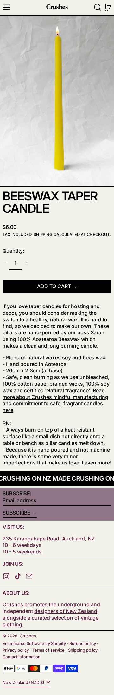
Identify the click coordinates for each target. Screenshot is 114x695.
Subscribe (16, 512)
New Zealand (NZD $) (24, 682)
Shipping (43, 234)
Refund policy (82, 643)
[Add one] (26, 263)
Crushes (28, 636)
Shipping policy (83, 650)
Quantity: (13, 251)
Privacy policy (16, 650)
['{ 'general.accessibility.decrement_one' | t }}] (4, 263)
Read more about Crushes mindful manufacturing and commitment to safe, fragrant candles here (55, 400)
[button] (97, 7)
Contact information (22, 656)
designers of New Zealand (65, 611)
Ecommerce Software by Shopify (34, 643)
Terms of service (48, 650)
